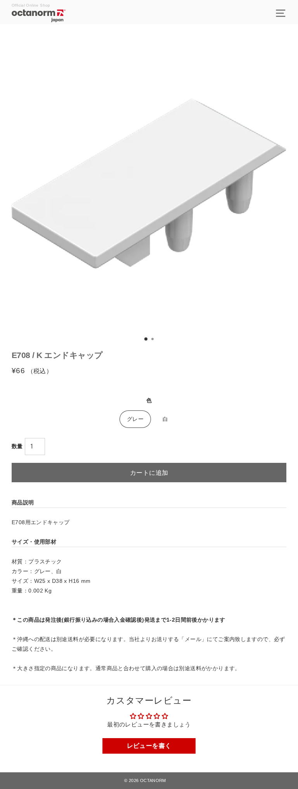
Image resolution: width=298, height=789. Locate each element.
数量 (17, 446)
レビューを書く (149, 745)
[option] (149, 181)
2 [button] (153, 340)
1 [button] (146, 339)
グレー (135, 419)
